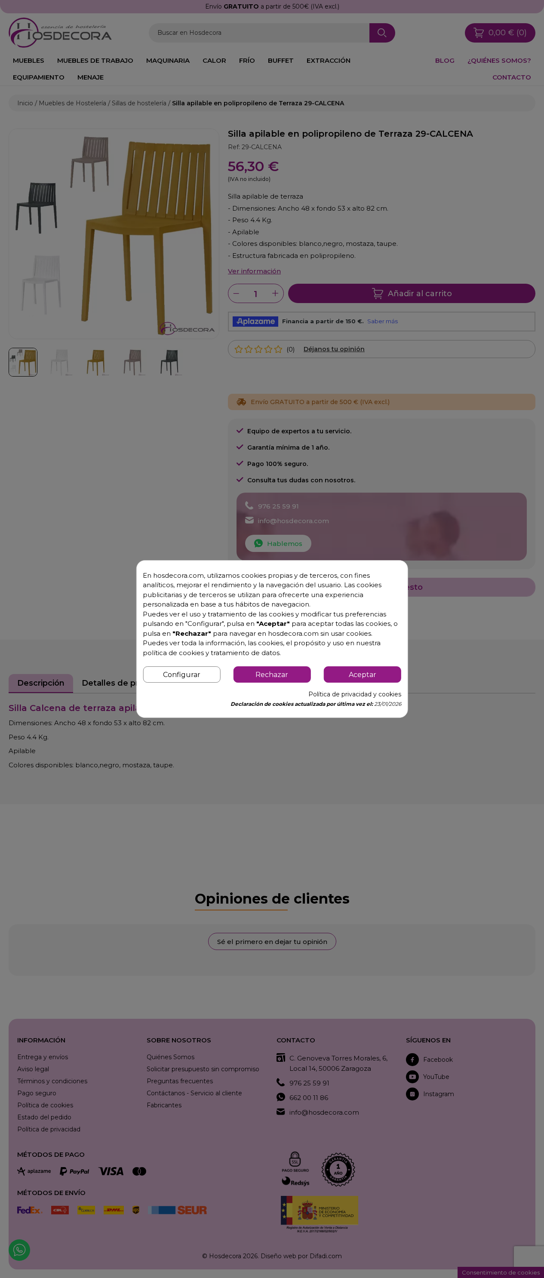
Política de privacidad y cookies (354, 694)
